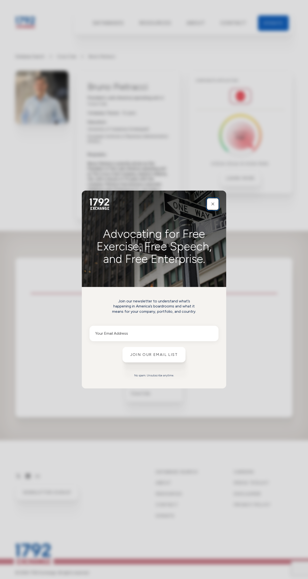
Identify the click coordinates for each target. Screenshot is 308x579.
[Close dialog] (212, 204)
